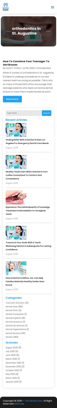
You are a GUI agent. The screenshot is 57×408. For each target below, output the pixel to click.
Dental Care (11, 306)
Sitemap (19, 403)
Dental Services (13, 333)
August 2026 (12, 347)
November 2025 (13, 366)
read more (12, 99)
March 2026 (11, 359)
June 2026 (11, 355)
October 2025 (12, 370)
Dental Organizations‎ (16, 329)
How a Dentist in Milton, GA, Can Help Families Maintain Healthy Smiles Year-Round (25, 281)
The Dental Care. (33, 400)
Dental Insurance (14, 321)
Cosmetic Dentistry (15, 302)
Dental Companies (15, 314)
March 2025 (11, 378)
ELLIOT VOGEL (13, 68)
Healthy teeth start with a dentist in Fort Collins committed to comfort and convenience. (27, 175)
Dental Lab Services (15, 325)
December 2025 (13, 362)
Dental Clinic (12, 310)
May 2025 (10, 374)
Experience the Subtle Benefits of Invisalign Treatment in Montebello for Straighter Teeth (28, 211)
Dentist (9, 337)
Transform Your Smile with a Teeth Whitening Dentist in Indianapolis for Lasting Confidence (28, 246)
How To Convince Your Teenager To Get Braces (26, 63)
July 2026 (10, 351)
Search (46, 113)
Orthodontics (43, 68)
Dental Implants (13, 318)
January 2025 (12, 381)
